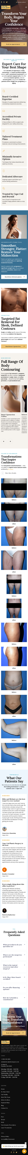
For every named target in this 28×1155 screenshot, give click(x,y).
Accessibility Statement (7, 1139)
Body (2, 1122)
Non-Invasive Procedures (8, 1125)
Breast (3, 1119)
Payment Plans (5, 1102)
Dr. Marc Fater (5, 1092)
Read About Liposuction (13, 346)
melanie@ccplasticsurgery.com (10, 1062)
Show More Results (10, 473)
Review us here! (21, 2)
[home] (5, 7)
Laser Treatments (6, 1127)
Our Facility (4, 1094)
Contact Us (4, 1108)
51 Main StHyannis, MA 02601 (6, 1065)
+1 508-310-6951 (5, 1059)
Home (3, 1089)
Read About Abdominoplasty (13, 277)
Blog (2, 1105)
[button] (26, 7)
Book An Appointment (13, 44)
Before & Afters (5, 1100)
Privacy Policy (5, 1136)
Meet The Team (5, 1097)
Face (2, 1117)
